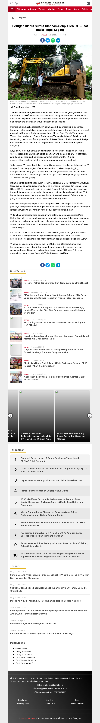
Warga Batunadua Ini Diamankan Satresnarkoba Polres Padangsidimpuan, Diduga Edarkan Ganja (49, 513)
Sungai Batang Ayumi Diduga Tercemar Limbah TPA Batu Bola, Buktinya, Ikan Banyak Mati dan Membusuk (49, 576)
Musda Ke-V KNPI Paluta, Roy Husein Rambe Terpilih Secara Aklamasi (71, 436)
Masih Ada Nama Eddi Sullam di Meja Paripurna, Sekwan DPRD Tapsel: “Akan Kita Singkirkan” (55, 364)
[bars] (87, 3)
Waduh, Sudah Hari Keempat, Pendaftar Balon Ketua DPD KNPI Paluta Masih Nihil (53, 524)
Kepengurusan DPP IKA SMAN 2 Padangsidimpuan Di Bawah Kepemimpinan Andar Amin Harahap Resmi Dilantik (48, 612)
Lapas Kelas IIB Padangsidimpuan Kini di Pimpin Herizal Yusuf (52, 480)
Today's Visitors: (23, 654)
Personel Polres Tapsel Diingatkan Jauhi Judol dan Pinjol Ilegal (56, 283)
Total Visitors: (21, 660)
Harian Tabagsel (28, 718)
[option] (37, 416)
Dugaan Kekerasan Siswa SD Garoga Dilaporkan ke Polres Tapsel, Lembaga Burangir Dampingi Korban (53, 351)
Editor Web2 (42, 35)
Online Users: (21, 648)
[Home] (11, 9)
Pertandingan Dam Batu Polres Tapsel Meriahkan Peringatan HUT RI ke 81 (55, 323)
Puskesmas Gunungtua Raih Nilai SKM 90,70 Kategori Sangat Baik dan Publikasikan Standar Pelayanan (52, 534)
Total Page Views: (23, 663)
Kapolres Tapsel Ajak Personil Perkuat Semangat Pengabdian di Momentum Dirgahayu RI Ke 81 (56, 337)
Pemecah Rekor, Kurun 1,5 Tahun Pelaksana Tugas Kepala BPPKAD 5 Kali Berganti (50, 459)
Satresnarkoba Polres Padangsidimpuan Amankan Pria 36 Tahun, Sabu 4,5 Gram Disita (36, 436)
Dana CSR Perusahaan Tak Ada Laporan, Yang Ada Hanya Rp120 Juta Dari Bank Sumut (54, 470)
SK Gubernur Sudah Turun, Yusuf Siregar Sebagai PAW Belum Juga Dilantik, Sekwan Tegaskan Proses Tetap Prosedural (55, 296)
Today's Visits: (22, 651)
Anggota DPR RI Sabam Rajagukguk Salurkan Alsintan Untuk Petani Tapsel (54, 378)
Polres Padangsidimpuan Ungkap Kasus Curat (44, 490)
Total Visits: (20, 657)
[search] (11, 3)
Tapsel (22, 17)
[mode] (16, 3)
